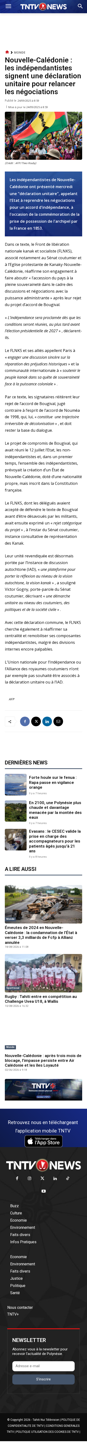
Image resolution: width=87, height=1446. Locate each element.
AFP (11, 699)
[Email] (58, 721)
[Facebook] (25, 721)
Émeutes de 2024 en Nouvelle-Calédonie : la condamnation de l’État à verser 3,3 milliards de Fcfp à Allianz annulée (41, 935)
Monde (19, 52)
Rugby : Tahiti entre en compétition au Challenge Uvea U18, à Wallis (41, 999)
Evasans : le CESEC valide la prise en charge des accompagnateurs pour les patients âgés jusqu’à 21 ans (55, 841)
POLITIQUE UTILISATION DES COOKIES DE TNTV (47, 1432)
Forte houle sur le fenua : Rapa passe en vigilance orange (53, 782)
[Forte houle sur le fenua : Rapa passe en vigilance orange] (16, 784)
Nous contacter (20, 1307)
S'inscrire (43, 1379)
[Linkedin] (47, 721)
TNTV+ (13, 1314)
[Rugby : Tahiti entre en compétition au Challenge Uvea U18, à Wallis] (43, 973)
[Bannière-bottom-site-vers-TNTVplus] (43, 1099)
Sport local (12, 988)
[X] (36, 721)
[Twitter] (42, 1179)
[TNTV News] (43, 1165)
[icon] (7, 52)
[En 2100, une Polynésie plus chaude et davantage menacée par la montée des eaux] (16, 811)
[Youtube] (43, 1191)
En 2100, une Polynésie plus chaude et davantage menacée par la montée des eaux (55, 810)
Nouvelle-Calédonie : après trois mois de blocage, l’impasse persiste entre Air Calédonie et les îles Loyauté (43, 1060)
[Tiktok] (68, 1179)
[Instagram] (29, 1179)
